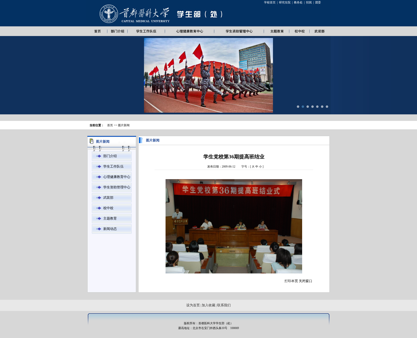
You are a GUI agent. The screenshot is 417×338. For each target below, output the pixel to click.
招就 (309, 2)
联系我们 (224, 305)
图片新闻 (124, 125)
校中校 (108, 208)
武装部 (108, 197)
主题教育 (110, 218)
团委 (318, 2)
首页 (110, 125)
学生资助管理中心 (116, 187)
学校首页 (270, 2)
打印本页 (291, 281)
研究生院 (285, 2)
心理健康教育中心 (116, 177)
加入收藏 (208, 305)
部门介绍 (110, 156)
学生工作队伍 (113, 166)
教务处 (298, 2)
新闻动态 (110, 229)
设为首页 (193, 305)
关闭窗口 (305, 281)
